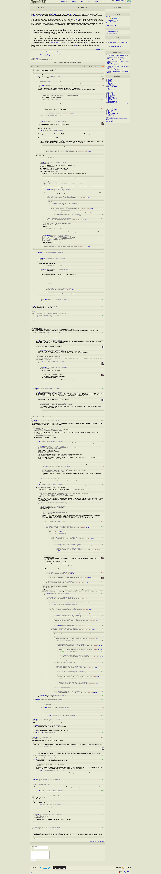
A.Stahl (37, 315)
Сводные (117, 20)
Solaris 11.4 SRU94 (112, 114)
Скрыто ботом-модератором (59, 466)
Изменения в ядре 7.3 (110, 121)
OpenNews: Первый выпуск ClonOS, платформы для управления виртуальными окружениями (53, 56)
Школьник (45, 367)
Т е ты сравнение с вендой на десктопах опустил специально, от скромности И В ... (70, 534)
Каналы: (107, 19)
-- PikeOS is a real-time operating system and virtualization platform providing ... (78, 683)
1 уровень (86, 66)
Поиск (104, 1)
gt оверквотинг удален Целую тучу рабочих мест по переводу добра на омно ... (81, 660)
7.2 (109, 120)
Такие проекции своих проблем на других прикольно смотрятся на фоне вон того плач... (76, 620)
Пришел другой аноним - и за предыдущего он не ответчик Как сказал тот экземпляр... (78, 545)
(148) (38, 66)
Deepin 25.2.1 (110, 111)
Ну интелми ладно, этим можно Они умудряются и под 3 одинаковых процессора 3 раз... (73, 629)
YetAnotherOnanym (39, 320)
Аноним (42, 85)
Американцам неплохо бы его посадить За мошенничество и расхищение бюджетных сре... (80, 645)
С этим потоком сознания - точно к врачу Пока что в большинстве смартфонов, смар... (72, 613)
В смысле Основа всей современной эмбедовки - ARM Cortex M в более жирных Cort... (76, 692)
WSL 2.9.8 (110, 87)
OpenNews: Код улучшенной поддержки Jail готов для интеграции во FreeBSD (50, 54)
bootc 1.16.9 (110, 100)
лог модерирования (101, 841)
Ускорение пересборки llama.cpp (116, 46)
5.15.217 (126, 118)
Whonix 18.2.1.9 (111, 115)
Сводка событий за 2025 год (111, 33)
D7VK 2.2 (110, 82)
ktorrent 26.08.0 (111, 97)
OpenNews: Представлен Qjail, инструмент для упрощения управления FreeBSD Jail (51, 55)
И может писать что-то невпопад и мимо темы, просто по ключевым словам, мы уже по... (78, 550)
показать (73, 113)
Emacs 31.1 (110, 81)
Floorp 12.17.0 (111, 90)
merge (111, 120)
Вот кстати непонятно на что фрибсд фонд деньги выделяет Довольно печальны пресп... (70, 577)
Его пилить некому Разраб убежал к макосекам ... (60, 573)
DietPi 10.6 (110, 110)
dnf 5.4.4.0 (110, 99)
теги (107, 1)
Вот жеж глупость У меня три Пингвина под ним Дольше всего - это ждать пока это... (67, 582)
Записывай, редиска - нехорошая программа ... (61, 293)
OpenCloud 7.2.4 (111, 96)
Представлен (36, 13)
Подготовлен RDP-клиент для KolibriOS (115, 57)
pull (113, 120)
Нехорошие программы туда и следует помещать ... (60, 289)
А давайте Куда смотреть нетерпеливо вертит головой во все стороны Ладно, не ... (77, 667)
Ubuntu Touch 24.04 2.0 (113, 113)
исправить (98, 49)
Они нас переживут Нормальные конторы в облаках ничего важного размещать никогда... (68, 197)
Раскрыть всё (98, 66)
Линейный (91, 66)
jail (46, 60)
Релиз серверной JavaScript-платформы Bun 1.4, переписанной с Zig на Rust (117, 69)
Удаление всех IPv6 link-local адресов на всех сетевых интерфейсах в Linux (117, 44)
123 (49, 218)
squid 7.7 (110, 80)
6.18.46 (112, 118)
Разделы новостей (110, 20)
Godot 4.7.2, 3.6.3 (111, 85)
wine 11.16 (110, 89)
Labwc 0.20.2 (110, 94)
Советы (117, 37)
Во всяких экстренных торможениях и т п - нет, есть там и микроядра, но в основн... (78, 676)
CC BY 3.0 (38, 58)
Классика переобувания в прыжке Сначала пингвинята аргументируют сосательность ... (76, 542)
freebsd (43, 60)
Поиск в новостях (110, 22)
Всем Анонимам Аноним (40, 732)
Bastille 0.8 (45, 13)
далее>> (128, 103)
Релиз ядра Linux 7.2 (112, 31)
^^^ (47, 72)
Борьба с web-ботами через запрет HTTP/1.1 (118, 42)
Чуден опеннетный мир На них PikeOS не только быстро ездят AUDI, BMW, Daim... (73, 633)
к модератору (56, 72)
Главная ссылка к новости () (45, 51)
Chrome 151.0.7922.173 (112, 98)
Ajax (82, 66)
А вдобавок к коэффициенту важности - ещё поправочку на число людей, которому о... (79, 672)
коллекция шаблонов (36, 15)
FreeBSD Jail (53, 14)
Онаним (44, 506)
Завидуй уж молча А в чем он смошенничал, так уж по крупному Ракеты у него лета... (80, 649)
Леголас (39, 76)
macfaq (42, 295)
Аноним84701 (62, 666)
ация (39, 81)
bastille (40, 60)
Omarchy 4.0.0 (111, 108)
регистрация (122, 0)
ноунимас (38, 833)
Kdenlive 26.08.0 (111, 95)
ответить (50, 72)
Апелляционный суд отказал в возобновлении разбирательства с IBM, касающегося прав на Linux (116, 55)
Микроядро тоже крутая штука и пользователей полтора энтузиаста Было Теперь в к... (71, 609)
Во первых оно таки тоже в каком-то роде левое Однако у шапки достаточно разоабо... (67, 246)
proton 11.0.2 (110, 88)
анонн (42, 130)
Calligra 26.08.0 (111, 91)
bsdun (38, 821)
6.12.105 (116, 118)
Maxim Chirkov (127, 871)
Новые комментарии (110, 24)
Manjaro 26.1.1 (111, 106)
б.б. (34, 306)
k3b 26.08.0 (110, 92)
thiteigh (37, 388)
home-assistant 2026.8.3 (112, 86)
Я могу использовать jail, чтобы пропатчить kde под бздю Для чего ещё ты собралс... (69, 602)
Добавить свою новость (111, 25)
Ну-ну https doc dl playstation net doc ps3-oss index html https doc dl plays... (63, 146)
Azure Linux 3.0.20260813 (113, 109)
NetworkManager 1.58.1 (112, 102)
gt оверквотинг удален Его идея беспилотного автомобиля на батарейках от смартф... (82, 656)
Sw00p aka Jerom (46, 269)
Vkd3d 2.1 (110, 79)
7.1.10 (109, 118)
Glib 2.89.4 (110, 83)
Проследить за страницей (36, 872)
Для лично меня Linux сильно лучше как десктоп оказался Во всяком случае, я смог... (72, 538)
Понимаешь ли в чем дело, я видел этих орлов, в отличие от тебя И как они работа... (76, 215)
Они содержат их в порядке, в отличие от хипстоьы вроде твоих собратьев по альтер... (74, 212)
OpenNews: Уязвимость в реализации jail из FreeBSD (44, 52)
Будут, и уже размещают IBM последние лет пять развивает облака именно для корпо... (71, 201)
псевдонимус (43, 157)
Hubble (76, 45)
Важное (117, 29)
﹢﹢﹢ (47, 306)
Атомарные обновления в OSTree (116, 48)
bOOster (35, 779)
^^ (46, 72)
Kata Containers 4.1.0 (112, 101)
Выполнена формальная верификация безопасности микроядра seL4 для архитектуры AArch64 (117, 59)
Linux (111, 10)
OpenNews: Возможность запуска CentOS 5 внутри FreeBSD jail (47, 53)
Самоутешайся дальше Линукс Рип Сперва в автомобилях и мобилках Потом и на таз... (74, 616)
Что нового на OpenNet (111, 21)
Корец (37, 72)
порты (87, 42)
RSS (103, 66)
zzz (37, 759)
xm (39, 746)
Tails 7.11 (110, 107)
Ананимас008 (43, 350)
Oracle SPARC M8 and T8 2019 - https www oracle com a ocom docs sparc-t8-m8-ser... (66, 219)
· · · (49, 306)
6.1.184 (122, 118)
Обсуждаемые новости (117, 52)
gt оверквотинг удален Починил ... (72, 652)
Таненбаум (40, 252)
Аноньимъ (43, 121)
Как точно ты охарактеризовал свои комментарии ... (60, 113)
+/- (94, 66)
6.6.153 (119, 118)
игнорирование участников (94, 841)
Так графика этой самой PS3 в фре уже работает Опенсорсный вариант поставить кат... (67, 151)
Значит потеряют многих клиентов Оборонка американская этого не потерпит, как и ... (71, 204)
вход (119, 0)
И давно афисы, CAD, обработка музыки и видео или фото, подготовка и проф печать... (67, 527)
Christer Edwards (54, 42)
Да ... (55, 605)
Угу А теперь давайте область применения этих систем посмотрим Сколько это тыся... (76, 663)
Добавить (117, 872)
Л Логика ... (55, 531)
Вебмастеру (128, 872)
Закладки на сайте (35, 871)
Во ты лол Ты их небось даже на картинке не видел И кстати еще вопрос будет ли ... (72, 208)
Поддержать (122, 872)
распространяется (72, 14)
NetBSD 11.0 (110, 112)
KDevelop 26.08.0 (111, 93)
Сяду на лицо (39, 836)
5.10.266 (107, 119)
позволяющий (77, 19)
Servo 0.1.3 (110, 84)
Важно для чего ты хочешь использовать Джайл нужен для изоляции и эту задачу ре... (67, 598)
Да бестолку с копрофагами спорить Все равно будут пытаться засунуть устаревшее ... (76, 638)
